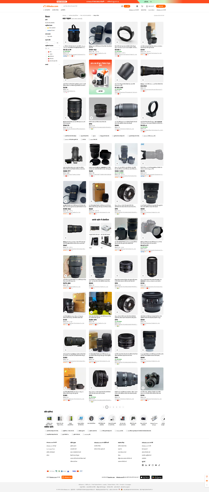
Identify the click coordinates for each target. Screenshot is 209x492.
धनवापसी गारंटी (73, 449)
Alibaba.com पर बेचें (146, 446)
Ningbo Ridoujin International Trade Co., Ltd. (126, 54)
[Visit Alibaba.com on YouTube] (156, 465)
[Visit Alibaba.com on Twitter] (149, 465)
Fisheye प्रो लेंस (120, 430)
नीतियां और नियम (73, 461)
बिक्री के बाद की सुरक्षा (74, 455)
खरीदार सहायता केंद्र (122, 446)
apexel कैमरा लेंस (93, 139)
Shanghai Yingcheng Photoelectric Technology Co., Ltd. (126, 92)
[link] (207, 476)
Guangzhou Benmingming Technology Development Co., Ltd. (126, 175)
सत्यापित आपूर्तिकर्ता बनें (146, 455)
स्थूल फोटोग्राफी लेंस (84, 135)
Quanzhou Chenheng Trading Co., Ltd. (124, 128)
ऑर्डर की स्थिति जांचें (146, 452)
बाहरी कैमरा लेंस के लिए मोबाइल (70, 135)
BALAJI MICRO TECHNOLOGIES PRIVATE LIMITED (100, 127)
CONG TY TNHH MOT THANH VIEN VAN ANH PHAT (100, 174)
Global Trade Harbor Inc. (69, 91)
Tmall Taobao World (96, 484)
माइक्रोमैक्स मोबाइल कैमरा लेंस (52, 434)
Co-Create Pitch (51, 449)
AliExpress (81, 484)
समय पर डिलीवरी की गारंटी (75, 452)
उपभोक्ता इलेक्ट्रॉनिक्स (73, 15)
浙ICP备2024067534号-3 (146, 489)
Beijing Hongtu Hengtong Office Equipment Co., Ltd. (74, 128)
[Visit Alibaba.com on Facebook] (143, 465)
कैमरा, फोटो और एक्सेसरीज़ (85, 15)
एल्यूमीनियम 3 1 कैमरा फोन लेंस (68, 430)
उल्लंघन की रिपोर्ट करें (122, 461)
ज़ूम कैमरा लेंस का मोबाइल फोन (119, 135)
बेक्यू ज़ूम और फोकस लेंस (104, 135)
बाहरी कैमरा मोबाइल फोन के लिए (52, 430)
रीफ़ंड (119, 455)
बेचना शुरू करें (144, 449)
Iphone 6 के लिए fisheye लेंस (149, 135)
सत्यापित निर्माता (97, 446)
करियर (48, 455)
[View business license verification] (119, 489)
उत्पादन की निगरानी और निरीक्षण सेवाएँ (77, 458)
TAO (117, 484)
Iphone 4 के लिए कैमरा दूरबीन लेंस (71, 139)
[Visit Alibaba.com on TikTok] (159, 465)
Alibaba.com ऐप (120, 477)
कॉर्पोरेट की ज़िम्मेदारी (51, 452)
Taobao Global (111, 484)
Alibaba (64, 15)
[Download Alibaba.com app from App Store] (145, 477)
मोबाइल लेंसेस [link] (96, 15)
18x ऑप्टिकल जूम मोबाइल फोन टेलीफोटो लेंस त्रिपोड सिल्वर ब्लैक (139, 430)
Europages (128, 484)
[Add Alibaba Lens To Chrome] (67, 477)
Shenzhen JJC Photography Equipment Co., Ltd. (74, 54)
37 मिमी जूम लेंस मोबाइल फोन (106, 430)
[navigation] (52, 211)
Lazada (104, 484)
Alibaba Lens (53, 477)
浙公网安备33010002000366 (131, 489)
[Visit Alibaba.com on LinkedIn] (146, 465)
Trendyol (122, 484)
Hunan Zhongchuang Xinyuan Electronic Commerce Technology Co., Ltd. (152, 89)
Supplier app (111, 477)
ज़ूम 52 (94, 135)
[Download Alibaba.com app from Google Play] (156, 477)
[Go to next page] (123, 407)
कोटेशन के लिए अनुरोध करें (99, 449)
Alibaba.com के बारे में (52, 442)
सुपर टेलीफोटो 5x (65, 434)
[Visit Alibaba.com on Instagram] (153, 465)
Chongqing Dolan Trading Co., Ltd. (97, 53)
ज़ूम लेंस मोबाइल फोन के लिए (134, 135)
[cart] (142, 6)
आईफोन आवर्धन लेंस (93, 430)
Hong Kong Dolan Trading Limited (71, 174)
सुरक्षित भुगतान (73, 446)
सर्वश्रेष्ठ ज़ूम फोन (82, 430)
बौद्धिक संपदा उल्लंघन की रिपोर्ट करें (125, 458)
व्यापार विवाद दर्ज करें (122, 452)
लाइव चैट (120, 449)
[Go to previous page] (103, 407)
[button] (122, 6)
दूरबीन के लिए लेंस (77, 434)
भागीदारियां (144, 458)
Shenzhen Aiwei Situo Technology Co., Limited (152, 130)
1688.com (87, 484)
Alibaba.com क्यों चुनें (51, 446)
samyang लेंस (87, 434)
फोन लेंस (84, 139)
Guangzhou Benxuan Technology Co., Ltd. (151, 53)
